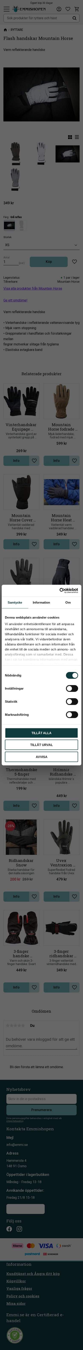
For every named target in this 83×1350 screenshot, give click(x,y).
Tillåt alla (41, 733)
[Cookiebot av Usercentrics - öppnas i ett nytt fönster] (59, 590)
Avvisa (41, 756)
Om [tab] (68, 602)
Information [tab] (41, 602)
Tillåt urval (41, 745)
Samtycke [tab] (15, 602)
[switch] (72, 688)
